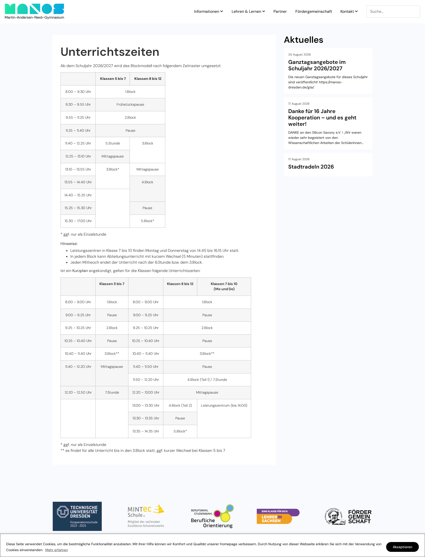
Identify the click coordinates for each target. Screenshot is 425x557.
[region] (212, 545)
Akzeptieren (402, 547)
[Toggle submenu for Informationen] (221, 12)
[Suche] (393, 11)
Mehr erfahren (56, 550)
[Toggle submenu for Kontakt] (356, 12)
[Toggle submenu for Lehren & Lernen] (263, 12)
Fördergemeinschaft (313, 12)
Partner (280, 12)
